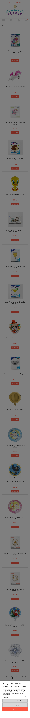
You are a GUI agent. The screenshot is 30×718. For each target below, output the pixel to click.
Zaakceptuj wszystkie (15, 709)
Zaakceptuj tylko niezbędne (15, 700)
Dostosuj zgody (15, 705)
